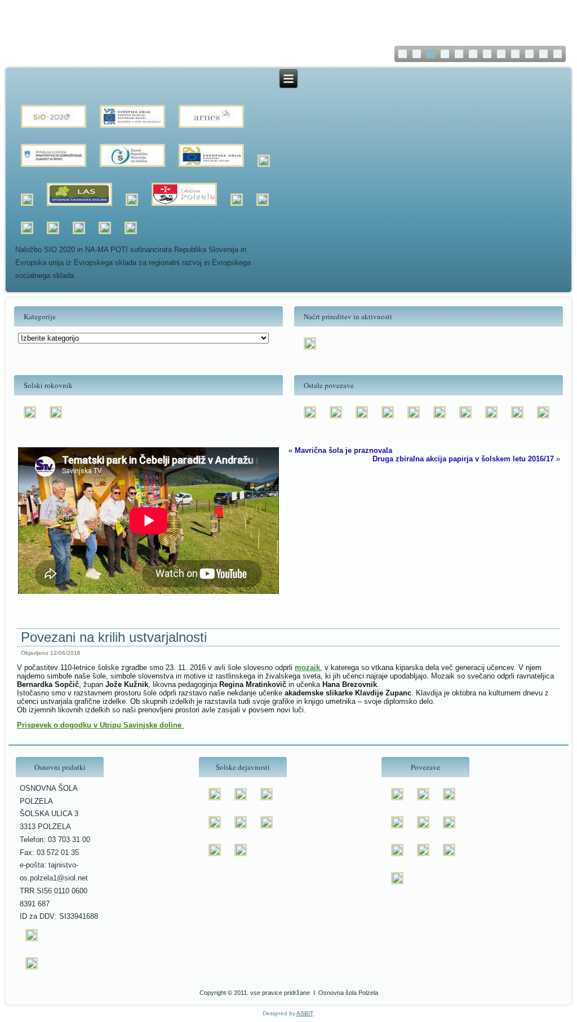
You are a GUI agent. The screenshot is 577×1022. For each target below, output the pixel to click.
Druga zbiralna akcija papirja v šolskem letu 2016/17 (463, 459)
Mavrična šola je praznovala (343, 450)
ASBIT (304, 1013)
